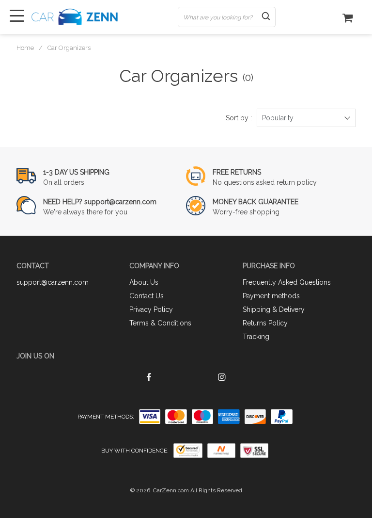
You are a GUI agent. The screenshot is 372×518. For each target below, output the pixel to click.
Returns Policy (265, 323)
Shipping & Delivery (274, 309)
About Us (143, 282)
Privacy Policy (151, 309)
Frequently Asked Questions (287, 282)
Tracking (256, 336)
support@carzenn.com (52, 282)
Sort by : (239, 118)
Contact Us (146, 296)
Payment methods (271, 296)
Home (25, 47)
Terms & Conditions (160, 323)
